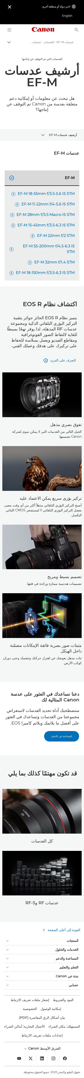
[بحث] (76, 30)
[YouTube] (19, 1058)
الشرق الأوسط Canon (43, 1048)
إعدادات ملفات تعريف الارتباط (42, 1035)
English (67, 15)
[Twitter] (30, 1058)
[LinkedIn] (42, 1058)
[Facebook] (65, 1058)
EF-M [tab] (43, 178)
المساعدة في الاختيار (61, 736)
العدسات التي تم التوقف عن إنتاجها (42, 59)
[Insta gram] (53, 1058)
